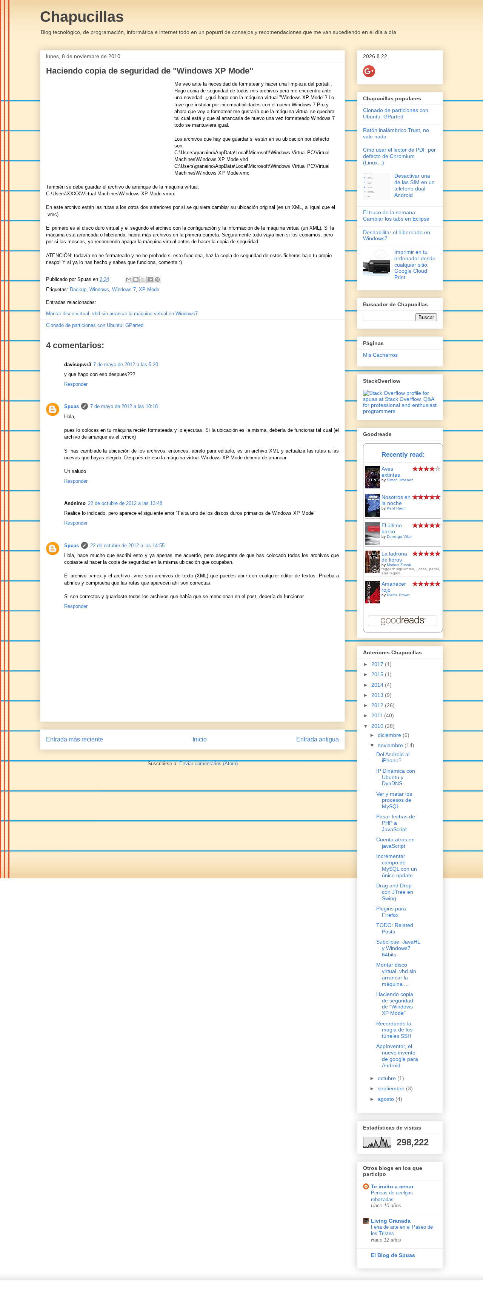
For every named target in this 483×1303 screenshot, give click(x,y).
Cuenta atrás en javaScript (395, 842)
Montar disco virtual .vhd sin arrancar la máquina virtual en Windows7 (122, 313)
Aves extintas (390, 472)
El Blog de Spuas (393, 1255)
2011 (377, 715)
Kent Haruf (396, 508)
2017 (378, 664)
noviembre (391, 745)
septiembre (392, 1088)
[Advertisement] (110, 128)
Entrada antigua (317, 739)
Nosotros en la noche (396, 500)
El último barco (391, 528)
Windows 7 (124, 289)
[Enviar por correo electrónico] (128, 279)
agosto (386, 1099)
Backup (78, 289)
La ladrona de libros (394, 557)
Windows (99, 289)
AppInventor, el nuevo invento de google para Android (397, 1055)
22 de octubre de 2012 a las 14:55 (127, 545)
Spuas (71, 406)
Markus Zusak (399, 565)
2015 (378, 674)
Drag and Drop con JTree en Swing (394, 891)
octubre (387, 1078)
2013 (378, 695)
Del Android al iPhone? (392, 757)
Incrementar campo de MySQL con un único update (396, 865)
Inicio (199, 739)
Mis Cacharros (380, 355)
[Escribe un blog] (136, 279)
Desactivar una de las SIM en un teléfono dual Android (414, 185)
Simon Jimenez (400, 480)
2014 (378, 685)
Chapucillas (82, 16)
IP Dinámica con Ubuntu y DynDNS (395, 777)
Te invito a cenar (392, 1186)
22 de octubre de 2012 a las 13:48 (125, 503)
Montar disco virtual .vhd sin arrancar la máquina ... (396, 974)
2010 (378, 726)
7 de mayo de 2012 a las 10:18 (124, 406)
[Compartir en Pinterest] (157, 279)
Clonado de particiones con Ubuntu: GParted (94, 325)
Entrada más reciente (74, 739)
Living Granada (391, 1221)
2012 (378, 705)
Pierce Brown (398, 595)
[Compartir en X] (143, 279)
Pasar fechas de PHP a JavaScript (395, 822)
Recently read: (403, 454)
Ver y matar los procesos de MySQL (394, 800)
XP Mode (149, 289)
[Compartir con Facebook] (150, 279)
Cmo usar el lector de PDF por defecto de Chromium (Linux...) (399, 156)
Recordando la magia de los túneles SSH (394, 1030)
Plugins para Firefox (391, 912)
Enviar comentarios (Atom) (208, 763)
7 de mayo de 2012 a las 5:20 (125, 364)
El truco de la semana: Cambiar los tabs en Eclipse (396, 215)
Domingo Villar (399, 536)
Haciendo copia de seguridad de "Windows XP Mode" (394, 1003)
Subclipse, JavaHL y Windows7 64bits (398, 948)
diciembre (390, 735)
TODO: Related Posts (394, 928)
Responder (76, 384)
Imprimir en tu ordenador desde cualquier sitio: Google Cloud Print (414, 264)
